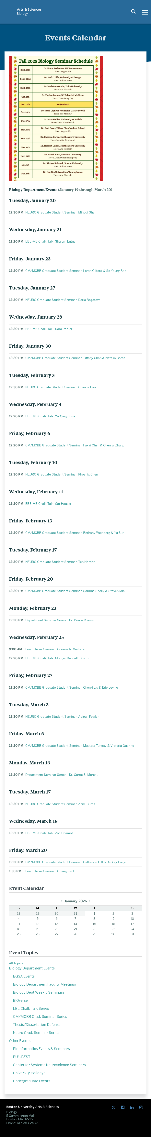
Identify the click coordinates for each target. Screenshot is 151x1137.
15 (94, 924)
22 (94, 929)
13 (56, 924)
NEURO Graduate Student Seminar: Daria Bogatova (62, 300)
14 (75, 924)
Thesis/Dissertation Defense (37, 1024)
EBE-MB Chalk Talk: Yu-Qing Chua (50, 416)
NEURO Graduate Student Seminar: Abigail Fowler (62, 717)
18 (18, 929)
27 (56, 934)
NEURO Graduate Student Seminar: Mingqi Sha (60, 212)
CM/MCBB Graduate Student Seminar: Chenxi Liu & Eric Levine (71, 687)
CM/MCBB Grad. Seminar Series (40, 1016)
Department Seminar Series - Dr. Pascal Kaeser (60, 620)
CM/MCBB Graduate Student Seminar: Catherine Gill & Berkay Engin (75, 862)
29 (38, 914)
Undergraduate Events (31, 1081)
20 (57, 929)
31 (75, 914)
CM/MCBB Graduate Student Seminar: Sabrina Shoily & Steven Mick (75, 591)
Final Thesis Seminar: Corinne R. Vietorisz (55, 649)
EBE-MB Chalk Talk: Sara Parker (48, 329)
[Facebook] (123, 1107)
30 (56, 914)
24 (132, 929)
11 (18, 924)
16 (113, 924)
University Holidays (29, 1073)
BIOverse (20, 1000)
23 (113, 929)
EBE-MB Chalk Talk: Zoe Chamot (49, 833)
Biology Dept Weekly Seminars (38, 992)
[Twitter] (114, 1107)
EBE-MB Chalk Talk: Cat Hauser (48, 504)
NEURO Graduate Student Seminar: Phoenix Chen (61, 474)
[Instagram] (142, 1107)
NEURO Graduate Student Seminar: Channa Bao (60, 387)
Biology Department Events (32, 968)
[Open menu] (145, 12)
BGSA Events (24, 976)
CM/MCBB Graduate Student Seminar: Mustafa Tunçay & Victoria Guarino (79, 746)
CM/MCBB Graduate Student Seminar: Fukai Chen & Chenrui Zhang (74, 445)
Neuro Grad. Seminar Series (36, 1032)
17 (132, 924)
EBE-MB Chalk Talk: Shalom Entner (51, 241)
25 (18, 934)
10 (132, 919)
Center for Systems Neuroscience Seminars (49, 1065)
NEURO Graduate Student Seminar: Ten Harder (60, 562)
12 (37, 924)
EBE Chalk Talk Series (31, 1008)
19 (37, 929)
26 (38, 934)
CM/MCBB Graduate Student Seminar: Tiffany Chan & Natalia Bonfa (75, 358)
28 (18, 914)
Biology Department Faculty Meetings (44, 984)
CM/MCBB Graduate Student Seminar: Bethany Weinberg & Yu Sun (74, 533)
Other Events (19, 1040)
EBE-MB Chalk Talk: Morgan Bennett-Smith (56, 658)
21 (75, 929)
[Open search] (133, 12)
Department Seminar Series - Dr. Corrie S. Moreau (61, 775)
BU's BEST (21, 1057)
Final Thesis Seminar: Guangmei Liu (51, 871)
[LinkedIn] (132, 1107)
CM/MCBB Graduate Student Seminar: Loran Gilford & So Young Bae (75, 271)
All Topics (16, 963)
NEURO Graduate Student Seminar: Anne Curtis (60, 804)
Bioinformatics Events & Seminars (41, 1048)
